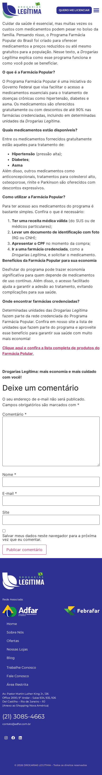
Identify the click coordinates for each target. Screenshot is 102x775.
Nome (9, 474)
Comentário (14, 414)
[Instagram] (5, 737)
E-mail (9, 493)
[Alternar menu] (96, 10)
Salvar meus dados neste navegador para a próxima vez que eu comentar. (49, 537)
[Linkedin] (20, 737)
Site (5, 512)
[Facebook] (13, 737)
